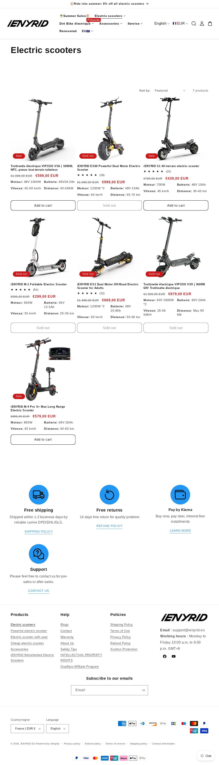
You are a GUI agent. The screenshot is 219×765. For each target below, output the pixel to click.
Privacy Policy (120, 637)
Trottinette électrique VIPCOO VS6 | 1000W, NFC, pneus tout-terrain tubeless (42, 167)
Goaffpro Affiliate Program (80, 666)
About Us (67, 643)
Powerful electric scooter (29, 630)
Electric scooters (23, 624)
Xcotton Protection (124, 649)
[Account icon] (201, 23)
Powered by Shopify (47, 743)
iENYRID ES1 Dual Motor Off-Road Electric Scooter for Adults (108, 286)
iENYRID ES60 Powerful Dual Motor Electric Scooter (109, 167)
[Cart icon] (210, 23)
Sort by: (144, 90)
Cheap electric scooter (27, 643)
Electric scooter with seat (29, 637)
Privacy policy (72, 743)
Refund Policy (120, 643)
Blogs (65, 624)
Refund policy (93, 743)
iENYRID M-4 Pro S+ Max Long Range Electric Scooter (38, 408)
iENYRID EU (28, 743)
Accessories (19, 649)
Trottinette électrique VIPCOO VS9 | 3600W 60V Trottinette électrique (174, 286)
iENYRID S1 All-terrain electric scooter (171, 166)
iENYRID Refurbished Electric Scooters (32, 657)
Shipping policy (139, 743)
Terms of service (115, 743)
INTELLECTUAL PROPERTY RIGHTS (81, 657)
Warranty (67, 637)
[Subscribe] (143, 690)
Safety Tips (69, 649)
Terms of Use (120, 630)
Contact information (163, 743)
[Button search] (193, 23)
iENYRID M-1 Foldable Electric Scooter (39, 284)
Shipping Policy (121, 624)
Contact (66, 630)
